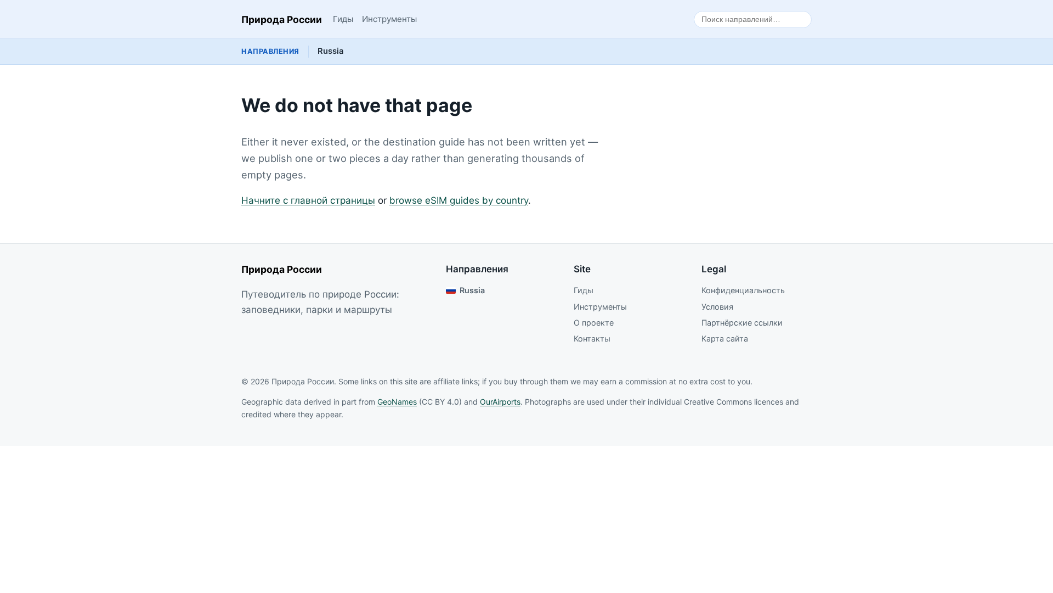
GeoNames (397, 401)
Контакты (592, 338)
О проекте (594, 322)
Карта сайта (724, 338)
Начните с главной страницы (308, 200)
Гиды (343, 19)
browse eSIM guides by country (458, 200)
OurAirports (500, 401)
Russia (330, 51)
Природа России (281, 19)
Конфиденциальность (743, 290)
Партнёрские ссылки (742, 322)
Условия (717, 306)
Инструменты (389, 19)
